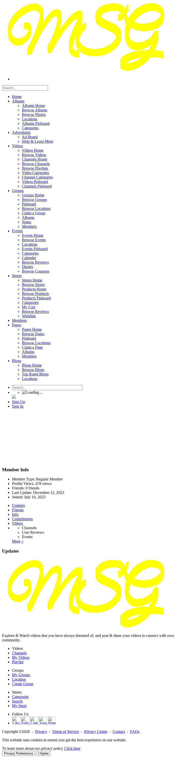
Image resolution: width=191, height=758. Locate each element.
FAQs (135, 731)
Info (15, 514)
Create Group (22, 684)
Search (17, 701)
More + (18, 541)
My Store (19, 706)
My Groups (21, 675)
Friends (18, 510)
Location (19, 679)
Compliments (22, 519)
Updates (18, 505)
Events (27, 537)
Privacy (41, 731)
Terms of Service (65, 731)
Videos (17, 523)
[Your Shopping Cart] (14, 397)
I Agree (43, 753)
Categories (20, 697)
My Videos (20, 657)
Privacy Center (95, 731)
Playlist (17, 662)
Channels (29, 528)
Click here (72, 748)
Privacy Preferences (18, 753)
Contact (119, 731)
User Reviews (33, 532)
